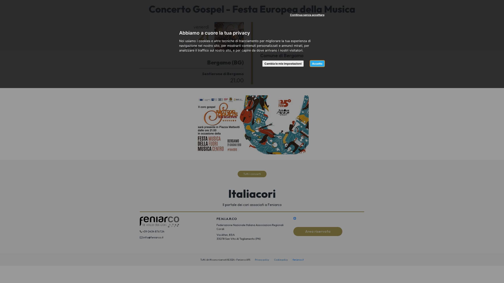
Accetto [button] (317, 63)
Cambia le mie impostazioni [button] (283, 63)
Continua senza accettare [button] (307, 15)
